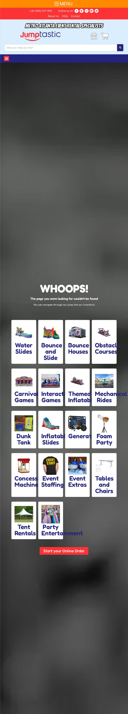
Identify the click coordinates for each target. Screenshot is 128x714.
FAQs (65, 16)
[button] (6, 58)
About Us (53, 16)
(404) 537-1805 (43, 11)
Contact (75, 16)
